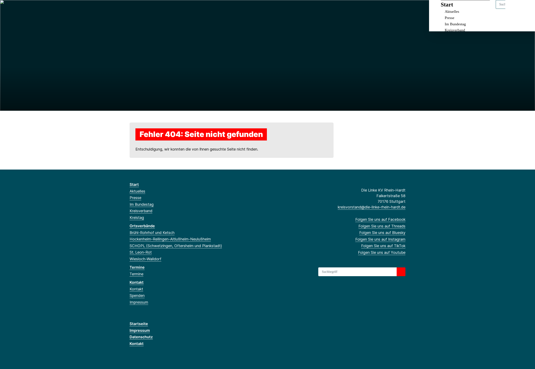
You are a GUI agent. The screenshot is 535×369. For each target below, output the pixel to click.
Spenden (137, 295)
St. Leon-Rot (141, 252)
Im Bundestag (455, 24)
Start (447, 4)
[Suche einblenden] (514, 8)
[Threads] (138, 9)
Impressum (139, 302)
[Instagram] (152, 9)
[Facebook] (132, 9)
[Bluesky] (145, 9)
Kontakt (137, 282)
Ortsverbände (142, 226)
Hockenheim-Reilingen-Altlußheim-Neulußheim (170, 239)
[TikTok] (159, 9)
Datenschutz (141, 337)
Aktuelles (452, 11)
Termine (137, 267)
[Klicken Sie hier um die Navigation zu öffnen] (526, 8)
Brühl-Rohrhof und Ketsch (152, 232)
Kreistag (137, 217)
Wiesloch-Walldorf (145, 259)
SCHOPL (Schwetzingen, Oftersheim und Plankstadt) (176, 246)
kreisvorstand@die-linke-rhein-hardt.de (371, 207)
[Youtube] (166, 9)
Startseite (139, 324)
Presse (449, 18)
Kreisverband (455, 30)
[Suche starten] (401, 271)
